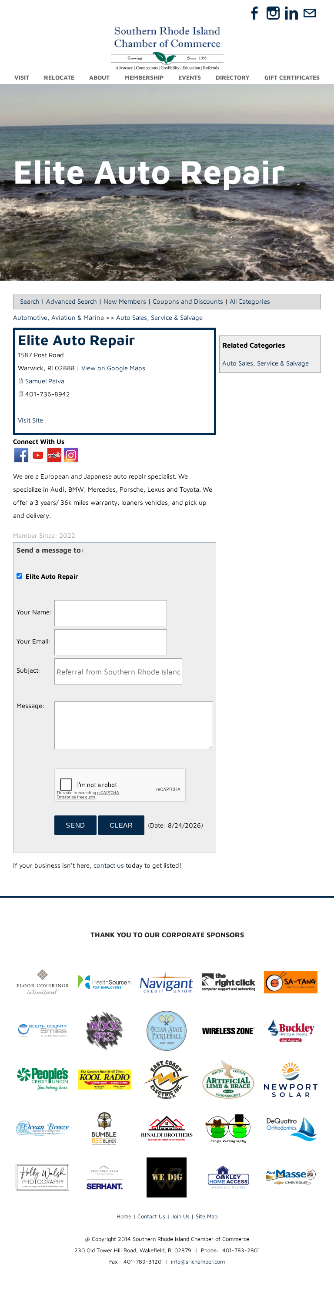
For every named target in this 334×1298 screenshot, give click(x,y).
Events (189, 77)
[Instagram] (273, 13)
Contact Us (151, 1216)
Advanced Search (71, 301)
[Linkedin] (291, 13)
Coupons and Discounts (188, 301)
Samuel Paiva (44, 381)
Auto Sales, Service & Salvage (265, 363)
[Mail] (309, 13)
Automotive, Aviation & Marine (58, 317)
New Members (125, 301)
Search (30, 301)
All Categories (250, 301)
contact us (109, 865)
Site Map (206, 1216)
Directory (233, 77)
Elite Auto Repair (76, 339)
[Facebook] (254, 13)
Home (124, 1216)
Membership (144, 77)
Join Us (180, 1216)
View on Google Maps (113, 368)
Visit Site (30, 420)
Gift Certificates (292, 77)
